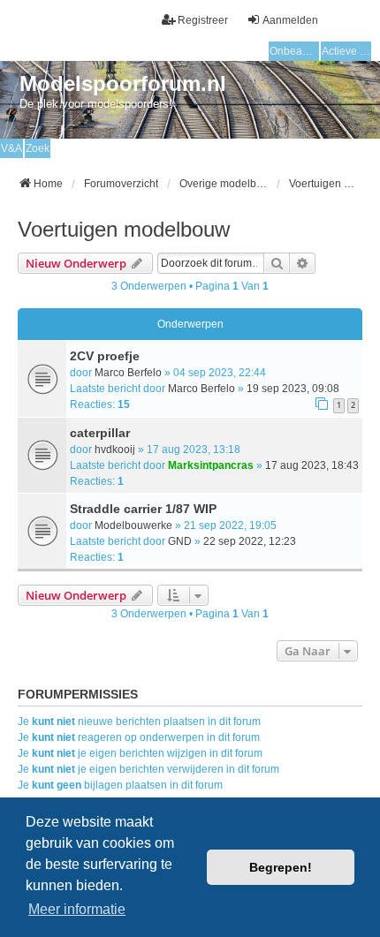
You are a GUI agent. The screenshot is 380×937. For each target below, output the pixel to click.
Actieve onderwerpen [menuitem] (346, 51)
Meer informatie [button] (76, 909)
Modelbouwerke (133, 525)
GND (180, 541)
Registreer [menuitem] (203, 20)
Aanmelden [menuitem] (290, 20)
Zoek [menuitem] (37, 148)
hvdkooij (115, 449)
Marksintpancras (211, 465)
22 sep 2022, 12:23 (249, 541)
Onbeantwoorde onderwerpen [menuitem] (294, 51)
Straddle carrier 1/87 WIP (143, 509)
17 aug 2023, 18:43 (312, 465)
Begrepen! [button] (280, 867)
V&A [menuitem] (11, 148)
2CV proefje (105, 356)
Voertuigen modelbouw (124, 229)
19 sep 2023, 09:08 (293, 388)
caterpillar (100, 433)
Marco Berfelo (128, 372)
